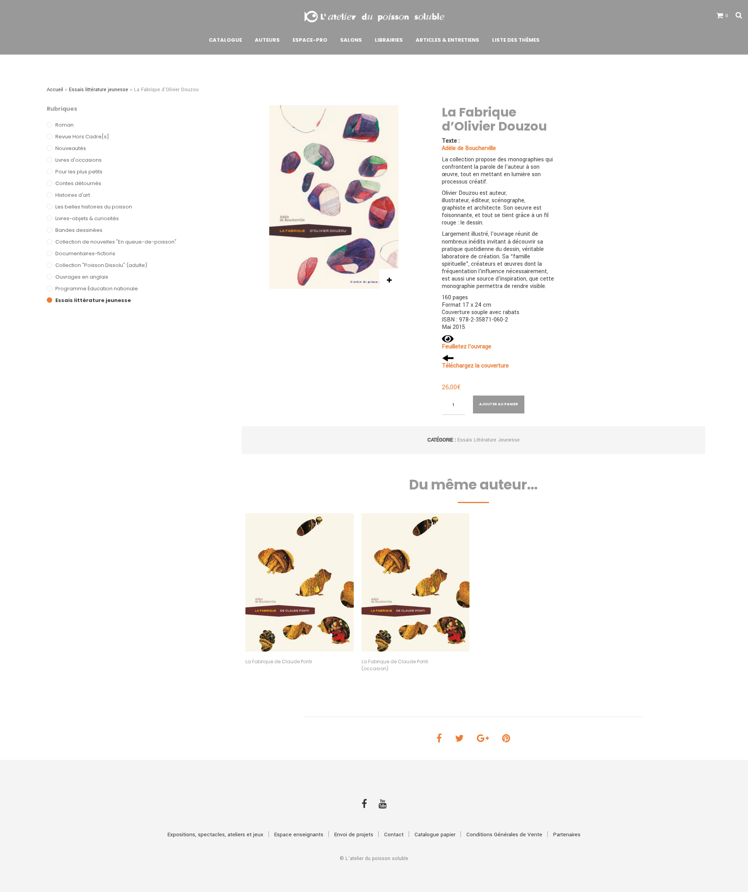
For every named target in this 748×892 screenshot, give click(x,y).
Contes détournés (78, 183)
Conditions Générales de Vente (504, 834)
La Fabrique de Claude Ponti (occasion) (395, 665)
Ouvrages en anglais (81, 277)
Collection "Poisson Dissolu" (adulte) (101, 265)
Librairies (389, 40)
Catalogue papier (435, 834)
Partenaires (566, 834)
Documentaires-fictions (85, 253)
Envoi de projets (353, 834)
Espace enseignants (298, 834)
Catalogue (225, 40)
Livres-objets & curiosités (87, 218)
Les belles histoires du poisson (93, 206)
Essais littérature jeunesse (98, 89)
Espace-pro (310, 40)
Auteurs (267, 40)
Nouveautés (70, 148)
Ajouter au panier (498, 404)
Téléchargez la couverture (475, 365)
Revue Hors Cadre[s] (82, 136)
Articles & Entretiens (447, 40)
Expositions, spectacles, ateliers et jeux (215, 834)
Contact (394, 834)
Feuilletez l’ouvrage (466, 346)
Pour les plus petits (78, 171)
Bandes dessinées (78, 230)
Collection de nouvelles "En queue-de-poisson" (115, 242)
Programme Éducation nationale (96, 288)
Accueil (55, 89)
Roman (64, 125)
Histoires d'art (72, 195)
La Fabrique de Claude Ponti (278, 661)
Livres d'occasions (78, 160)
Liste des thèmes (516, 40)
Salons (351, 40)
